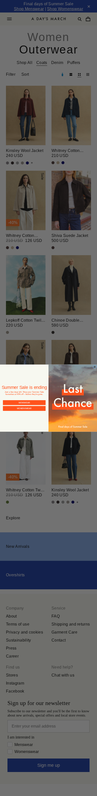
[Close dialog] (94, 366)
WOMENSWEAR (24, 408)
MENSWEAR (24, 402)
